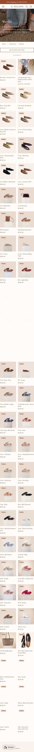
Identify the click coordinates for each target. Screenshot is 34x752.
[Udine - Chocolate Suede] (8, 295)
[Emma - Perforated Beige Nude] (26, 243)
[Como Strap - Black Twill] (8, 320)
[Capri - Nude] (8, 494)
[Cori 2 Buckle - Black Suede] (8, 171)
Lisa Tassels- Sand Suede (24, 106)
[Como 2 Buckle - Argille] (8, 394)
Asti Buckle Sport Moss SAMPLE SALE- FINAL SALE (25, 79)
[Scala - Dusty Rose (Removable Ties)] (26, 716)
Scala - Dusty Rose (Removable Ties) (23, 728)
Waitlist (21, 44)
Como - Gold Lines (5, 480)
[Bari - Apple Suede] (26, 269)
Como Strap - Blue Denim (7, 430)
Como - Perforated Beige (25, 130)
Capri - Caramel (4, 727)
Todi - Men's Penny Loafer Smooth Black (25, 652)
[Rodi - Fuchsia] (26, 592)
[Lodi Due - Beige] (26, 544)
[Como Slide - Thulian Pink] (26, 568)
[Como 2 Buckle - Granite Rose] (26, 346)
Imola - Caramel (4, 627)
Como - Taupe (4, 703)
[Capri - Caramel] (8, 716)
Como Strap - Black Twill (7, 330)
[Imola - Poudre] (8, 568)
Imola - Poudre (4, 579)
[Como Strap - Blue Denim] (8, 420)
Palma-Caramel (4, 230)
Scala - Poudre (22, 677)
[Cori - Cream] (8, 243)
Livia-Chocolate (22, 206)
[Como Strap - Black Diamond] (26, 320)
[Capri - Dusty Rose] (8, 592)
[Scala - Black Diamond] (26, 494)
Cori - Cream (3, 254)
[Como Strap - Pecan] (8, 370)
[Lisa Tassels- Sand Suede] (26, 95)
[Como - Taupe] (8, 692)
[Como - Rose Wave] (26, 470)
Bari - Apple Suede (23, 280)
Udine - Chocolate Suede (7, 306)
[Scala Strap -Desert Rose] (26, 219)
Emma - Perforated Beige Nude (25, 255)
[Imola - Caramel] (8, 616)
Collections (12, 44)
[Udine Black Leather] (26, 295)
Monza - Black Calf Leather (25, 703)
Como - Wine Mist (23, 156)
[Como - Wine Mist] (26, 145)
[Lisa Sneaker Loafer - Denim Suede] (26, 394)
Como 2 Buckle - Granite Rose (25, 357)
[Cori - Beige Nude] (8, 195)
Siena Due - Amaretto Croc (7, 77)
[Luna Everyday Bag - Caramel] (8, 346)
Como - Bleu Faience (6, 555)
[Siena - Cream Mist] (8, 95)
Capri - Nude (3, 504)
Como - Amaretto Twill (24, 182)
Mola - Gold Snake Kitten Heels (7, 678)
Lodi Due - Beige (22, 555)
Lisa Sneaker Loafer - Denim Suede (26, 405)
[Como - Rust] (26, 420)
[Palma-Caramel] (8, 219)
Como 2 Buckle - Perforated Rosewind (7, 131)
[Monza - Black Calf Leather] (26, 692)
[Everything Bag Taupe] (8, 640)
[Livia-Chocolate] (26, 195)
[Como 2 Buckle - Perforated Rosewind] (8, 119)
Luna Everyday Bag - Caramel (5, 357)
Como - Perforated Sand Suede (7, 157)
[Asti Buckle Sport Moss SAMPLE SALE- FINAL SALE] (26, 67)
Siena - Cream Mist (5, 106)
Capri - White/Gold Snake (25, 528)
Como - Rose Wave (23, 480)
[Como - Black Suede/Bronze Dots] (8, 518)
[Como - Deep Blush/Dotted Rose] (26, 444)
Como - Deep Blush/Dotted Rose (26, 455)
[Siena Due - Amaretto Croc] (8, 67)
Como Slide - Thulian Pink (25, 579)
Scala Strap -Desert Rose (24, 230)
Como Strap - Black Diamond (23, 331)
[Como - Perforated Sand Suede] (8, 145)
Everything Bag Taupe (6, 651)
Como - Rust (21, 430)
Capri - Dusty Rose (5, 603)
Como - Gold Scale (5, 454)
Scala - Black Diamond (24, 504)
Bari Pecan (3, 280)
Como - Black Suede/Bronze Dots (8, 529)
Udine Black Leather (23, 306)
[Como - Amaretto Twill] (26, 171)
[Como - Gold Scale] (8, 444)
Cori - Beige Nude (5, 206)
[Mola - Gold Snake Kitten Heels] (8, 666)
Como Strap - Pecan (5, 380)
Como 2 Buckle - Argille (7, 404)
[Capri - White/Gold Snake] (26, 518)
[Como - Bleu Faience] (8, 544)
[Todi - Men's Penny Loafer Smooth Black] (26, 640)
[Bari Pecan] (8, 269)
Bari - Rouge (21, 380)
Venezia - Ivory (22, 627)
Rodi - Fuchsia (22, 603)
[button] (3, 6)
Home (4, 44)
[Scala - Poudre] (26, 666)
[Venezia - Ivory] (26, 616)
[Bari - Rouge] (26, 370)
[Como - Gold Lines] (8, 470)
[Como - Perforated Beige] (26, 119)
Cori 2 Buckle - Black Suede (7, 182)
